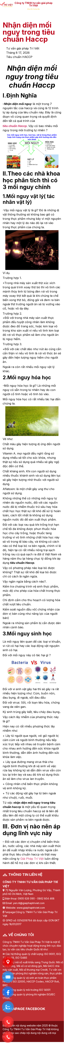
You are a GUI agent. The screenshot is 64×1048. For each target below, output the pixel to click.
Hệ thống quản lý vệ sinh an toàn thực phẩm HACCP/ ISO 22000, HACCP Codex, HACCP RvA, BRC (31, 981)
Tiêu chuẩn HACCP (19, 57)
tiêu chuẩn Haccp (15, 126)
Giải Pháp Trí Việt (32, 858)
